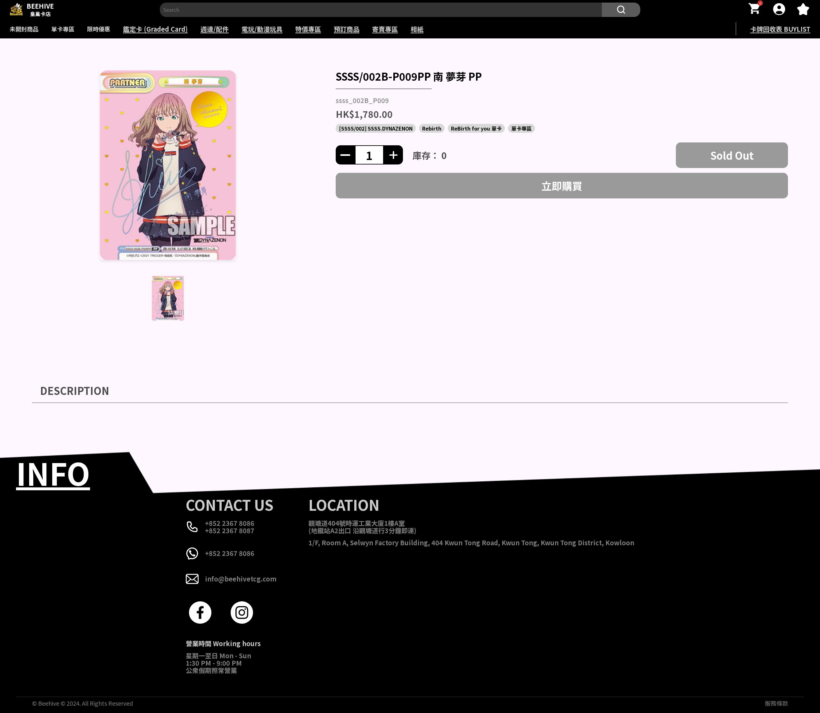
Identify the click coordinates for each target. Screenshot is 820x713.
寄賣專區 (385, 29)
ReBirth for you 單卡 (476, 128)
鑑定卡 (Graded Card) (155, 29)
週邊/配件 (215, 29)
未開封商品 (24, 29)
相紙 (417, 29)
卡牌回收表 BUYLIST (780, 29)
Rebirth (431, 128)
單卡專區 (62, 29)
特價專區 (308, 29)
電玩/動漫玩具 (262, 29)
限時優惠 (98, 29)
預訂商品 (346, 29)
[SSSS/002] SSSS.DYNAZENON (376, 128)
